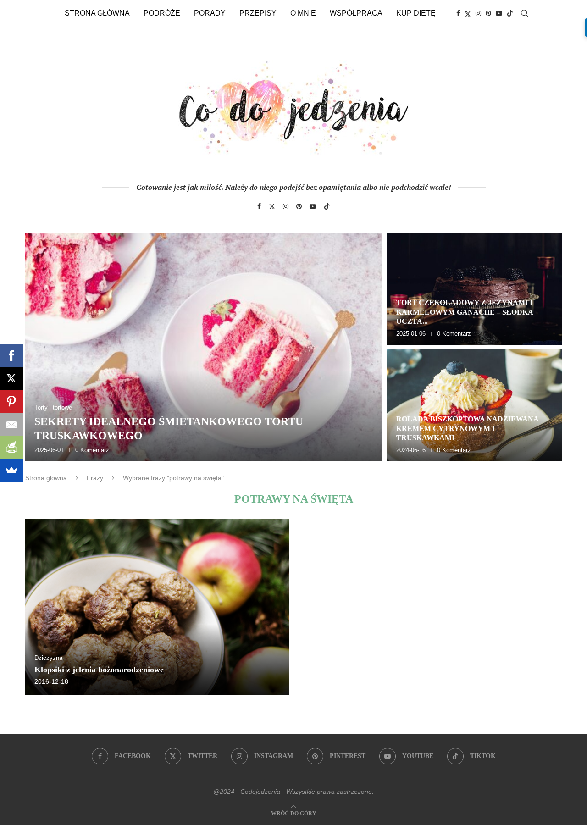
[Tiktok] (510, 13)
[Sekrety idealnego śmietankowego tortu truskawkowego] (203, 347)
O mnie (303, 13)
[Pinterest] (488, 13)
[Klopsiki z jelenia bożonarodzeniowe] (157, 607)
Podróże (162, 13)
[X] (11, 378)
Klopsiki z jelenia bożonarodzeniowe (99, 669)
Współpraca (356, 13)
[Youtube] (499, 13)
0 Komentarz (92, 450)
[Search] (524, 13)
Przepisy (258, 13)
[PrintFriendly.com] (11, 447)
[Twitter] (468, 13)
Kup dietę (416, 13)
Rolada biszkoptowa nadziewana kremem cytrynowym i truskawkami (467, 428)
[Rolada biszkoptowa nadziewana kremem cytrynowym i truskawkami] (474, 405)
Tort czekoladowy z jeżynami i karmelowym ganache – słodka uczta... (464, 312)
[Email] (11, 424)
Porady (210, 13)
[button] (42, 346)
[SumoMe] (11, 470)
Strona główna (97, 13)
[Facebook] (458, 13)
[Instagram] (478, 13)
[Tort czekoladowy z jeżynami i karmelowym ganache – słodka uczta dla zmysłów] (474, 289)
